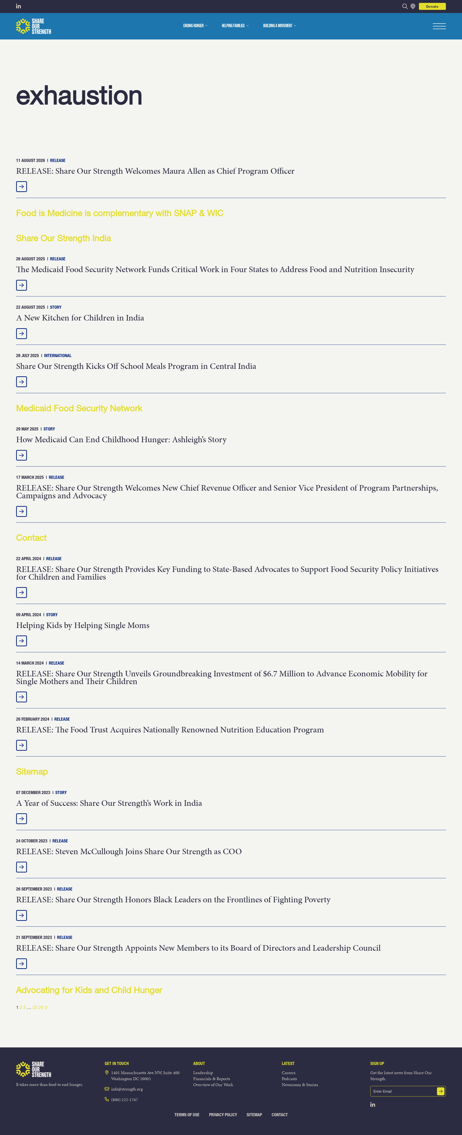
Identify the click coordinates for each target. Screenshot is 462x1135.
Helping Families (233, 26)
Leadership (203, 1073)
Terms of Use (186, 1114)
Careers (288, 1073)
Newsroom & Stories (300, 1085)
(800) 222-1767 (124, 1100)
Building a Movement (277, 26)
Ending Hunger (193, 26)
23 (40, 1007)
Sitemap (254, 1114)
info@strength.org (127, 1089)
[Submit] (441, 1091)
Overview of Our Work (213, 1085)
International (57, 355)
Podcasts (289, 1079)
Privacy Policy (223, 1114)
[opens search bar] (405, 6)
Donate (432, 6)
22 (34, 1007)
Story (55, 307)
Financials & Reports (211, 1079)
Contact (280, 1114)
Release (57, 160)
